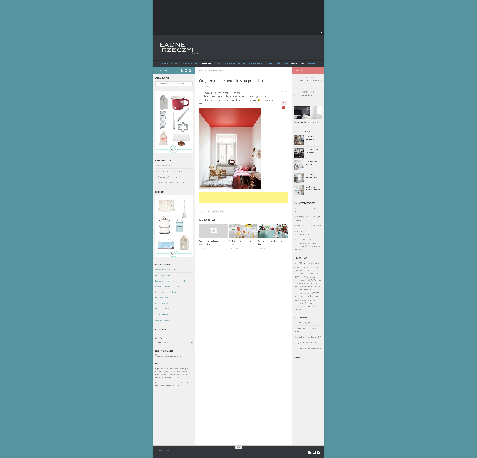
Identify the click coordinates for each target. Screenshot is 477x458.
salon (217, 63)
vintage (296, 303)
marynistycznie (312, 287)
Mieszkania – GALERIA (166, 165)
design (302, 267)
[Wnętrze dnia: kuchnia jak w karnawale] (243, 231)
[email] (185, 70)
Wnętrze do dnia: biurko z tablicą (307, 122)
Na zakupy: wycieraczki (305, 322)
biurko (307, 264)
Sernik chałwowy (161, 303)
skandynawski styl (307, 296)
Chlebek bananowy (162, 309)
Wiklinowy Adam (303, 217)
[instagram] (189, 70)
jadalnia (297, 280)
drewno (310, 273)
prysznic (297, 296)
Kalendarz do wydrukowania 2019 (309, 337)
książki (311, 283)
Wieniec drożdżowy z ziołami (166, 270)
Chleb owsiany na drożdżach (165, 275)
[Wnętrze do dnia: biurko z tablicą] (308, 112)
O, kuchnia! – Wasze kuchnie (168, 177)
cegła (311, 264)
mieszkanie (304, 290)
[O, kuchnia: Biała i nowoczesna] (299, 153)
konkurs (318, 280)
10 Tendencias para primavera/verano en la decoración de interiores (307, 243)
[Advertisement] (238, 17)
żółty (300, 310)
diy (306, 266)
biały (301, 263)
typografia (313, 300)
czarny (316, 263)
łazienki (175, 63)
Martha (299, 231)
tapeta (303, 300)
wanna (302, 303)
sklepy (317, 296)
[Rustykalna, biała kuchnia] (299, 165)
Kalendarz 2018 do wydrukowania (309, 348)
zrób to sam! (281, 63)
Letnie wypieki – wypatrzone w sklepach (170, 281)
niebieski (311, 290)
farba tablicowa (310, 277)
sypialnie (206, 63)
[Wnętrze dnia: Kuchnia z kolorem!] (299, 190)
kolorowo (310, 280)
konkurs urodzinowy (301, 283)
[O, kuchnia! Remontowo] (299, 140)
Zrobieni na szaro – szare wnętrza (170, 171)
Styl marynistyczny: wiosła (311, 225)
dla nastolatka (308, 270)
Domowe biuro (255, 63)
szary (297, 299)
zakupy (268, 63)
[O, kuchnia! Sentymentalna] (299, 178)
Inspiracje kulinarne (164, 265)
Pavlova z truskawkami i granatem (167, 286)
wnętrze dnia (297, 63)
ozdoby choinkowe (300, 293)
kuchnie (164, 63)
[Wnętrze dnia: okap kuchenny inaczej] (273, 231)
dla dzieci (312, 267)
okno (316, 290)
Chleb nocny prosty (162, 298)
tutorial (307, 300)
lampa (303, 286)
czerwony (215, 212)
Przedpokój (229, 63)
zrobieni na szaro (303, 306)
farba (222, 212)
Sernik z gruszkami (162, 314)
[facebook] (181, 70)
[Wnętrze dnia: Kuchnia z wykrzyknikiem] (213, 230)
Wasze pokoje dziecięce (313, 303)
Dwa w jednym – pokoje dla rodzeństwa (172, 183)
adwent (296, 264)
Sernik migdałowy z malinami (166, 292)
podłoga (315, 292)
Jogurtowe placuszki (163, 320)
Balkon (241, 63)
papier (309, 293)
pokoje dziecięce (191, 63)
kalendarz (303, 280)
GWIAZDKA (312, 63)
